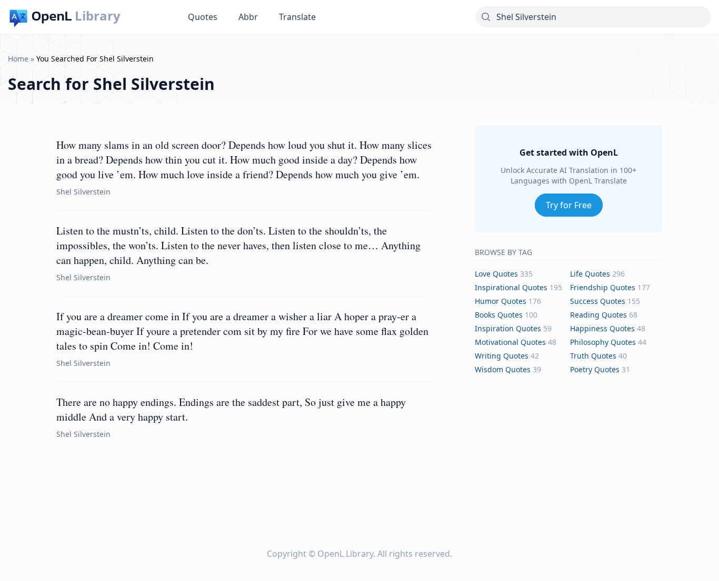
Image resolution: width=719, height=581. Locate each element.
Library (98, 15)
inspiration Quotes (508, 328)
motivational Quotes (510, 342)
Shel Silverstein (83, 192)
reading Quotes (598, 315)
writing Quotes (501, 356)
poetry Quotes (595, 369)
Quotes (202, 17)
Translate (297, 17)
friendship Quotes (602, 287)
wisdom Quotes (503, 369)
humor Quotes (500, 301)
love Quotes (496, 274)
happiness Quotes (602, 328)
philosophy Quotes (603, 342)
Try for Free (569, 205)
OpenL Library (345, 553)
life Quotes (590, 274)
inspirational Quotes (511, 287)
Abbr (248, 17)
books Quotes (499, 315)
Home (18, 59)
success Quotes (597, 301)
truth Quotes (593, 356)
